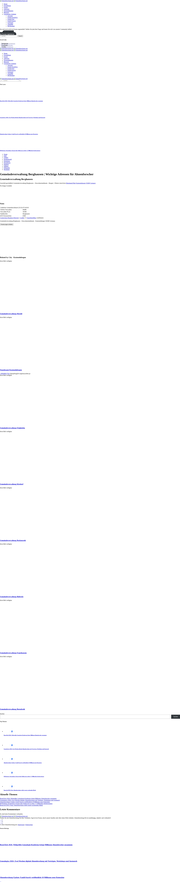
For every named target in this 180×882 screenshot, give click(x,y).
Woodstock (7, 163)
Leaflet (22, 218)
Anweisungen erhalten (7, 224)
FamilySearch (12, 21)
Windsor (6, 164)
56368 (88, 183)
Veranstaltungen (8, 11)
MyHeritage (11, 26)
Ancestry (10, 16)
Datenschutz (29, 825)
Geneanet (10, 22)
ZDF (5, 156)
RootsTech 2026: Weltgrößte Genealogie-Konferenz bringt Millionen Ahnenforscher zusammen (21, 101)
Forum (6, 7)
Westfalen (7, 169)
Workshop (7, 161)
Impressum (21, 825)
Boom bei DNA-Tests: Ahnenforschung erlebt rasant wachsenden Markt (20, 790)
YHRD (6, 157)
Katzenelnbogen (81, 183)
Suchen (2, 714)
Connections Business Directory (9, 218)
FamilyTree (11, 19)
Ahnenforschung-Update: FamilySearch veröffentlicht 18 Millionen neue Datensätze (19, 134)
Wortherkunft (8, 159)
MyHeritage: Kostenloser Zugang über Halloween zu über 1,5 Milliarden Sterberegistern (20, 150)
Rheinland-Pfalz (71, 183)
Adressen (6, 9)
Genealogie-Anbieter (10, 14)
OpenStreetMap (31, 218)
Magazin (6, 12)
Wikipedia (7, 168)
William (6, 166)
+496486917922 (5, 373)
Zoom (5, 154)
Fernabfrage (7, 5)
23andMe (10, 24)
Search (20, 36)
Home (5, 4)
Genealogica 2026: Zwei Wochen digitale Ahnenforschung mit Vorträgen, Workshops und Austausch (22, 117)
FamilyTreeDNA (13, 17)
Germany (93, 183)
